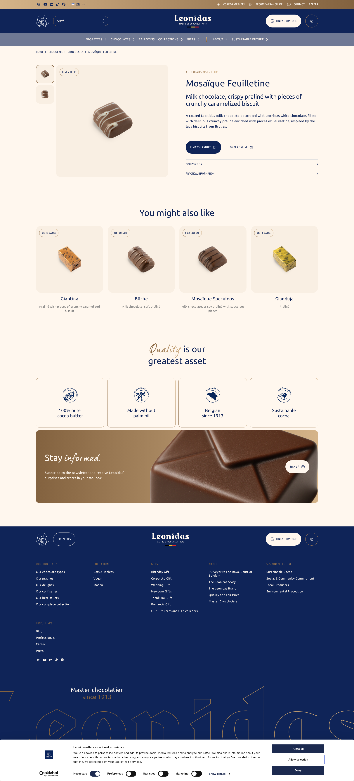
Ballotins (146, 39)
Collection (101, 564)
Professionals (45, 637)
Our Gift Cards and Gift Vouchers (174, 611)
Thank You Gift (161, 598)
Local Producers (277, 585)
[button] (45, 74)
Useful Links (44, 623)
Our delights (45, 585)
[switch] (131, 774)
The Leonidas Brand (222, 588)
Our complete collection (53, 604)
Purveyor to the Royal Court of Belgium (230, 573)
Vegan (97, 578)
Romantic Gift (161, 604)
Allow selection (298, 759)
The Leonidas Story (222, 582)
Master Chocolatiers (223, 601)
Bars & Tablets (103, 572)
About (213, 564)
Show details (217, 773)
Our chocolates (46, 564)
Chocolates (75, 52)
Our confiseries (47, 591)
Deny (298, 770)
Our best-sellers (47, 598)
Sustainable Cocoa (279, 572)
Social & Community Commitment (290, 578)
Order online (239, 147)
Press (40, 651)
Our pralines (44, 578)
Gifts (154, 564)
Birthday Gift (160, 572)
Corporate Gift (161, 578)
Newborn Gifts (161, 591)
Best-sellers (210, 72)
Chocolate (55, 52)
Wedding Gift (160, 585)
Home (39, 52)
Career (40, 644)
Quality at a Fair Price (224, 595)
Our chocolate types (50, 572)
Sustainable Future (278, 564)
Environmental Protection (284, 591)
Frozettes (64, 539)
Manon (98, 585)
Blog (39, 631)
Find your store (286, 21)
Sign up (294, 466)
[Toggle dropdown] (83, 4)
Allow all (298, 748)
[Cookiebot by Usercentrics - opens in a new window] (49, 774)
